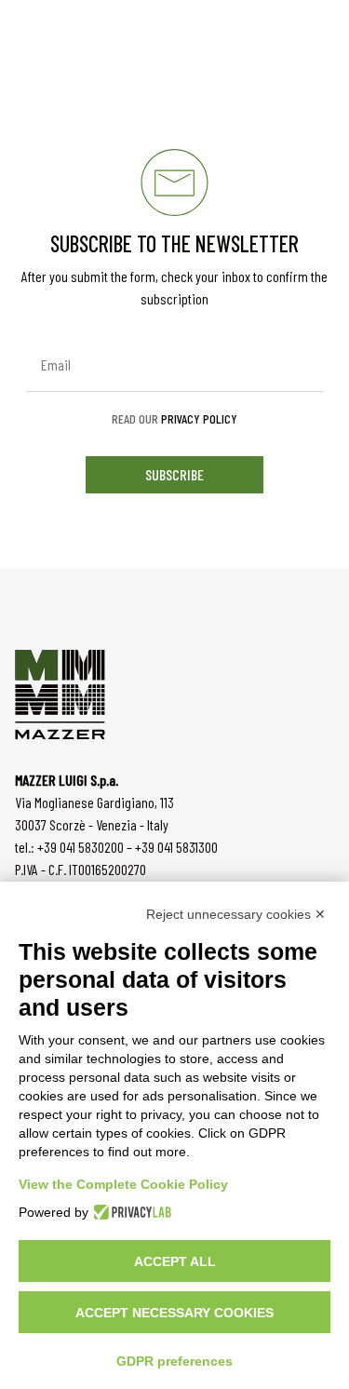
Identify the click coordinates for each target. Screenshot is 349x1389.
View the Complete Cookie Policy (123, 1184)
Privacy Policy (199, 418)
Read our (174, 418)
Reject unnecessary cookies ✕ (236, 914)
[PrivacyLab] (129, 1212)
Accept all (175, 1261)
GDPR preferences (174, 1361)
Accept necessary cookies (174, 1312)
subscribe (174, 474)
